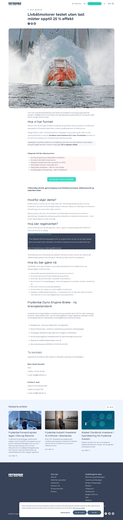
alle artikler (36, 10)
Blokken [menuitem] (88, 486)
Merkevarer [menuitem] (55, 483)
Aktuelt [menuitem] (53, 477)
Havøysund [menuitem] (89, 489)
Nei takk (94, 512)
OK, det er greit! (79, 512)
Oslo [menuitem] (87, 497)
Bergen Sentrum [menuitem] (91, 494)
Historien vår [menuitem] (55, 486)
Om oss (54, 474)
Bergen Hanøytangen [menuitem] (93, 483)
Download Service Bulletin (61, 179)
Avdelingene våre (93, 474)
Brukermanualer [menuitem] (57, 489)
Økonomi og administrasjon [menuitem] (95, 477)
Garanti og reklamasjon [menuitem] (93, 480)
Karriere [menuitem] (54, 491)
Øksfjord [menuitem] (88, 500)
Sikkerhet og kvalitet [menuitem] (58, 480)
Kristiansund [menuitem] (89, 491)
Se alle (110, 407)
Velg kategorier (65, 512)
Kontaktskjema (94, 4)
